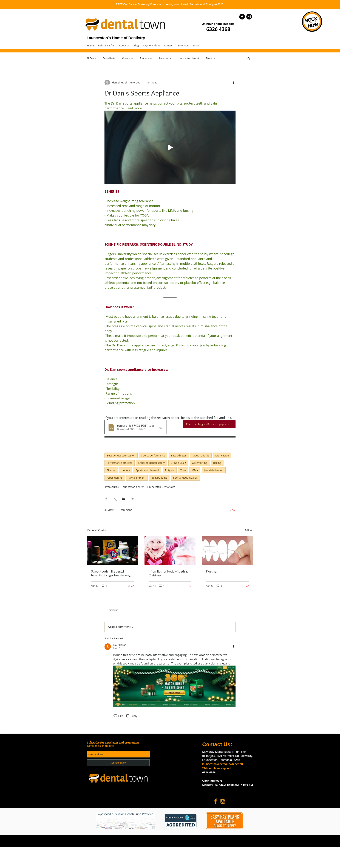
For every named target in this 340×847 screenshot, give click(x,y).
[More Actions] (233, 646)
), (215, 756)
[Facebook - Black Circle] (242, 16)
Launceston (165, 58)
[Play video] (170, 147)
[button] (151, 45)
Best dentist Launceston (121, 455)
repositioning (115, 477)
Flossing (211, 571)
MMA (195, 470)
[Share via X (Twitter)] (115, 499)
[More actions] (233, 82)
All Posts (91, 58)
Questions (127, 58)
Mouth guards (200, 455)
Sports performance (153, 455)
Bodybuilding (159, 477)
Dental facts (109, 58)
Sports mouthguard (147, 470)
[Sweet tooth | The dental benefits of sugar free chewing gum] (112, 550)
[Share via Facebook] (106, 499)
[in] (223, 801)
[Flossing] (227, 550)
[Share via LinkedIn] (123, 499)
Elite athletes (178, 455)
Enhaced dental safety (151, 462)
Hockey (125, 470)
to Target (208, 756)
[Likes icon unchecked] (115, 716)
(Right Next (239, 751)
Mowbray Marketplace (217, 751)
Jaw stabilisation (213, 470)
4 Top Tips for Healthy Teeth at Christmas (168, 573)
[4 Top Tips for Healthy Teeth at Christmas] (170, 550)
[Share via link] (132, 499)
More (209, 58)
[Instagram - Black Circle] (249, 16)
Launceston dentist (189, 58)
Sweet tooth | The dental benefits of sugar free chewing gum (111, 573)
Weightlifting (199, 462)
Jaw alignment (137, 477)
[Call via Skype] (234, 801)
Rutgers (169, 470)
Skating (111, 470)
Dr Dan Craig (178, 462)
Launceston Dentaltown (161, 487)
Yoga (183, 470)
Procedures (146, 58)
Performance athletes (119, 462)
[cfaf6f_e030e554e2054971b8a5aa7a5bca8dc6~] (216, 801)
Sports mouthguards (185, 477)
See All (249, 529)
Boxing (217, 462)
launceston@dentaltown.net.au (222, 764)
